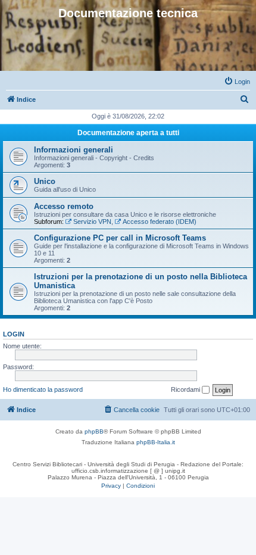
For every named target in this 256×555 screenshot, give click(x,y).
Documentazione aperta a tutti (128, 133)
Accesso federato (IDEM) (159, 221)
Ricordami (186, 389)
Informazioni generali (73, 149)
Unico (44, 181)
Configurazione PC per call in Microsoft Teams (120, 237)
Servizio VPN (92, 221)
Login (13, 334)
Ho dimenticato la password (43, 389)
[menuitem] (237, 81)
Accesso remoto (63, 206)
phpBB (94, 431)
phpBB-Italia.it (155, 442)
